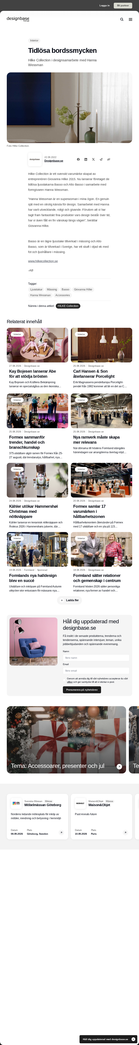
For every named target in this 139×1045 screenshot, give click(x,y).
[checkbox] (64, 680)
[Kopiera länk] (108, 159)
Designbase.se (53, 160)
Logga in (105, 5)
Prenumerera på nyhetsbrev (82, 689)
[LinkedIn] (86, 159)
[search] (121, 19)
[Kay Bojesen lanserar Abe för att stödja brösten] (37, 358)
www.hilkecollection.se (43, 261)
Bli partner (123, 5)
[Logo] (18, 19)
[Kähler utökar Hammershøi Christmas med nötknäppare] (37, 496)
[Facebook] (78, 159)
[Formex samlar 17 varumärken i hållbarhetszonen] (101, 496)
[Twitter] (93, 159)
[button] (119, 766)
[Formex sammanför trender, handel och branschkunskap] (37, 426)
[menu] (130, 19)
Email (65, 664)
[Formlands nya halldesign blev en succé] (37, 562)
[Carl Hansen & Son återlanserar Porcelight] (101, 358)
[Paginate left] (9, 740)
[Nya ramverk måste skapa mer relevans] (101, 424)
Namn (66, 651)
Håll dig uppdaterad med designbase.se (106, 1039)
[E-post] (101, 159)
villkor (70, 682)
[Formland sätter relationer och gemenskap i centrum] (101, 562)
